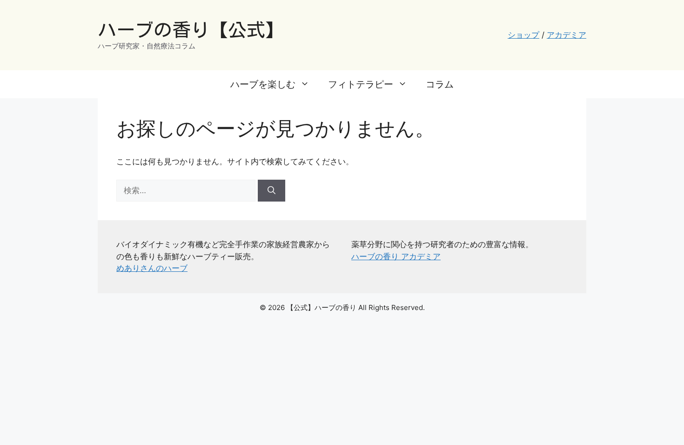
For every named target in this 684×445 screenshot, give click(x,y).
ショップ (523, 35)
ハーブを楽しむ (262, 84)
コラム (440, 84)
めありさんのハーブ (152, 268)
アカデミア (566, 35)
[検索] (271, 191)
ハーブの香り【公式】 (191, 29)
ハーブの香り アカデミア (396, 256)
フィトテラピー (360, 84)
